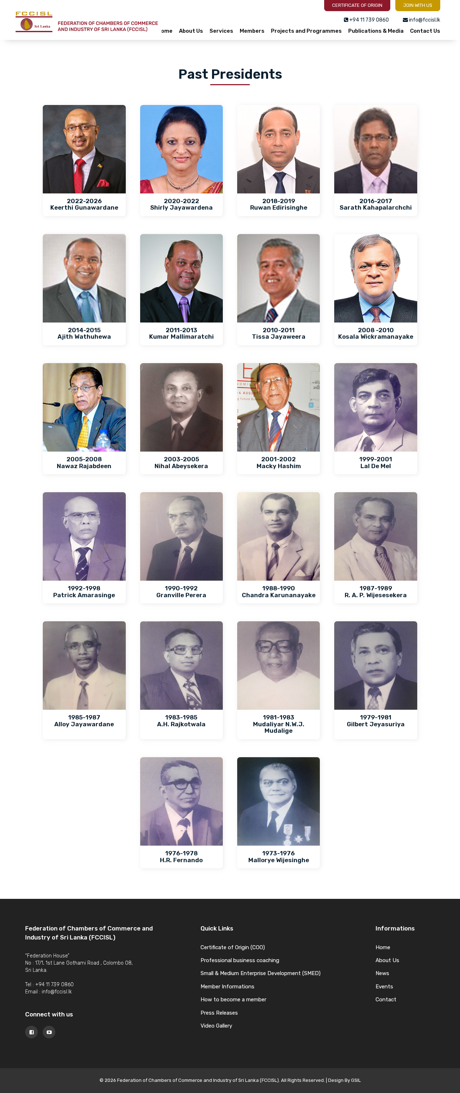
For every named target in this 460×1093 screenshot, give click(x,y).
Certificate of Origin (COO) (233, 947)
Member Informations (227, 986)
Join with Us (417, 5)
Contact (386, 999)
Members (252, 31)
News (382, 973)
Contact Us (425, 31)
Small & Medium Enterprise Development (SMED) (261, 973)
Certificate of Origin (357, 5)
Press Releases (219, 1013)
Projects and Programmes (306, 31)
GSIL (356, 1080)
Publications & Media (376, 31)
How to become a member (233, 999)
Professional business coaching (240, 960)
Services (221, 31)
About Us (191, 31)
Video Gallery (216, 1026)
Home (164, 31)
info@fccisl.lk (57, 992)
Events (384, 986)
